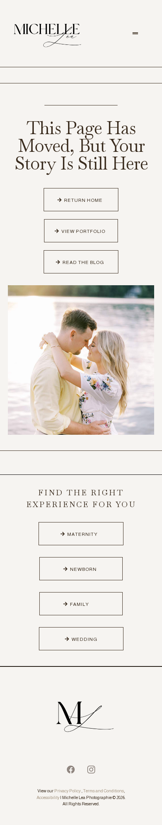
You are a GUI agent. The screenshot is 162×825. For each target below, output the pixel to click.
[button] (135, 34)
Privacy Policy (67, 790)
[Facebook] (71, 769)
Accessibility (48, 797)
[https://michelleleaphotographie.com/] (81, 717)
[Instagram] (91, 769)
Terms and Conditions (103, 790)
